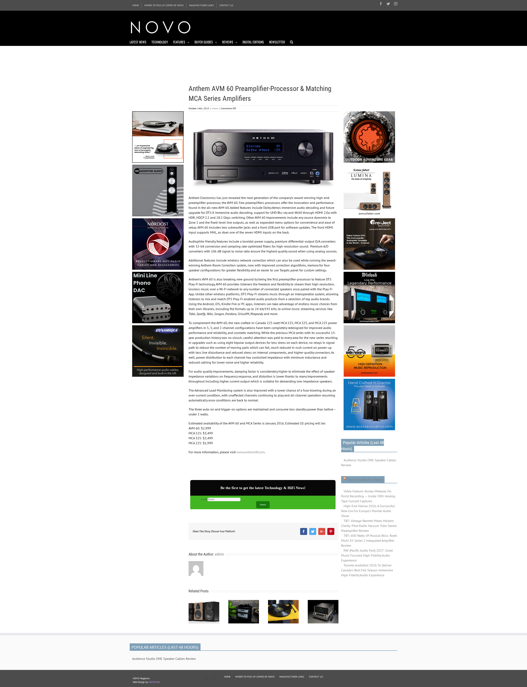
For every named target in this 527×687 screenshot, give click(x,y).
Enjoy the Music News (364, 479)
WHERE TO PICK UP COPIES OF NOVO (254, 676)
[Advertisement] (322, 26)
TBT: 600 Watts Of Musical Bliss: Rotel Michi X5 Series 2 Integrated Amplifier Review (369, 541)
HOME (227, 676)
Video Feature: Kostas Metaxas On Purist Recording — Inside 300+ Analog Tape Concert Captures (368, 496)
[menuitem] (135, 5)
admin (219, 554)
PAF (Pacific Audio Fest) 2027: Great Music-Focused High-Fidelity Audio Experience (367, 555)
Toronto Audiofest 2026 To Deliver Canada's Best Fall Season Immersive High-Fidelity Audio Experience (367, 570)
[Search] (291, 42)
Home (215, 108)
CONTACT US (316, 676)
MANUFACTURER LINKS (291, 676)
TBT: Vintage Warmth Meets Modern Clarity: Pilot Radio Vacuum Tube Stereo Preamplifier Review (369, 526)
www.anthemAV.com (251, 452)
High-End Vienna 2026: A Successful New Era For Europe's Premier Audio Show (368, 511)
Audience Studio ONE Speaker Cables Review (368, 462)
